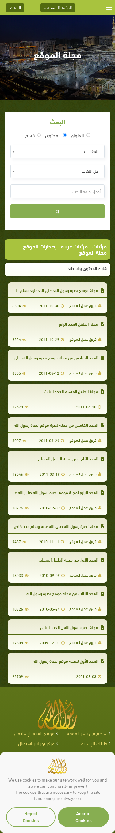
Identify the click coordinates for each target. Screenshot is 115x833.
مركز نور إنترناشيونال (36, 743)
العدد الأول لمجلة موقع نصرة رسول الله (66, 660)
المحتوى (53, 135)
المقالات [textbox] (91, 151)
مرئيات (99, 246)
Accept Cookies (83, 816)
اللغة (16, 7)
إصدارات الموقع (39, 246)
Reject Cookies (31, 816)
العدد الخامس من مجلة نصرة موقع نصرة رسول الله (56, 425)
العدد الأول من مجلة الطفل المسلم (69, 559)
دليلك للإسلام (94, 743)
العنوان (77, 135)
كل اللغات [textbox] (90, 171)
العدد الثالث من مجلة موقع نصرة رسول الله (62, 593)
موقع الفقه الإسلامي (34, 732)
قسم (30, 135)
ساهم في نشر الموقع (87, 732)
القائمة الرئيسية (59, 7)
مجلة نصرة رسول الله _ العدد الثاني (69, 627)
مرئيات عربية (74, 246)
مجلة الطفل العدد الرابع (79, 323)
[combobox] (57, 151)
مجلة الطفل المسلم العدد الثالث (71, 391)
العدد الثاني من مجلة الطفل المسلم (68, 458)
